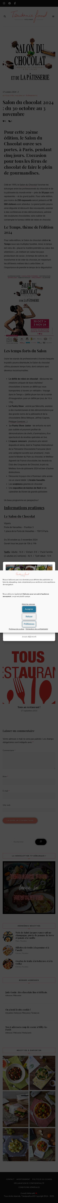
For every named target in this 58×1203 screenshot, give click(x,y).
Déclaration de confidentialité (37, 629)
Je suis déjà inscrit (29, 636)
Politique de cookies (16, 629)
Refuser (29, 616)
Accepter (29, 609)
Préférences (29, 624)
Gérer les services (28, 604)
